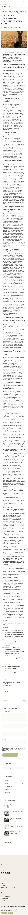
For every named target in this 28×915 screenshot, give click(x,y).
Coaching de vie (5, 896)
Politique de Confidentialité (8, 887)
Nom (3, 722)
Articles (21, 27)
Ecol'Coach (14, 27)
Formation (3, 900)
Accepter (4, 912)
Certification (4, 898)
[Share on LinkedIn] (7, 691)
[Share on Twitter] (5, 691)
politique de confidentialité (19, 909)
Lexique (3, 883)
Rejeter (10, 912)
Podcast (6, 789)
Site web (4, 739)
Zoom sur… (7, 792)
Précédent (4, 700)
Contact (3, 885)
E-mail (4, 731)
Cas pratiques (8, 786)
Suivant (24, 700)
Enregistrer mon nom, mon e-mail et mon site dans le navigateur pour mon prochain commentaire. (13, 749)
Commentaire (6, 711)
